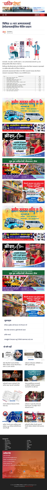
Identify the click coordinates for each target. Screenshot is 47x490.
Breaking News (8, 443)
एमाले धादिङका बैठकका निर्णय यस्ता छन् (11, 405)
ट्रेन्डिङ (38, 15)
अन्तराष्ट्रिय (28, 440)
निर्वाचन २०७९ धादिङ (39, 476)
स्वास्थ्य (6, 449)
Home (6, 476)
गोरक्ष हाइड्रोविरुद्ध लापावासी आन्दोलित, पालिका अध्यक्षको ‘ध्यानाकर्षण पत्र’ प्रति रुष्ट (32, 385)
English (42, 15)
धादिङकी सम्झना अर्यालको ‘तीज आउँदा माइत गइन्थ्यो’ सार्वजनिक (11, 384)
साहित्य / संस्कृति (8, 448)
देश (27, 449)
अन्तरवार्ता (28, 448)
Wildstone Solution (29, 486)
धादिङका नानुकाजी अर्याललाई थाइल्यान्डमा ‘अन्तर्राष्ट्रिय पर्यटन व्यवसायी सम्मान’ (33, 406)
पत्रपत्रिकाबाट (7, 446)
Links (17, 476)
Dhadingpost (9, 31)
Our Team (21, 476)
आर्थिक (28, 446)
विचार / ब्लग (29, 442)
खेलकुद (6, 445)
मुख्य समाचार (7, 441)
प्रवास (28, 443)
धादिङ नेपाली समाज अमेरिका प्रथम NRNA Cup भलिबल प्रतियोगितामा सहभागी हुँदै (12, 426)
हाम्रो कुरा (9, 476)
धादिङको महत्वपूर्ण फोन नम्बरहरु (29, 476)
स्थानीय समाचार (7, 442)
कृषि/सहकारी (29, 445)
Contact (13, 476)
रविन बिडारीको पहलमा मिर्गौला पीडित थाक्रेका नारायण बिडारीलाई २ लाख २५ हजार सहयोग (12, 365)
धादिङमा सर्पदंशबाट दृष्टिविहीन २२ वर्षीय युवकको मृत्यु (33, 364)
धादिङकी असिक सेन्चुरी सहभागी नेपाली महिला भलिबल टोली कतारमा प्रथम (34, 426)
